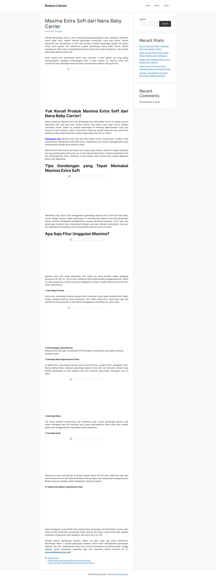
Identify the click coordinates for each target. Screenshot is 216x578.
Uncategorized (53, 558)
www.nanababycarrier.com (57, 552)
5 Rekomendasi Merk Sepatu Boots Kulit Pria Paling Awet (69, 560)
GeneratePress (122, 574)
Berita (157, 5)
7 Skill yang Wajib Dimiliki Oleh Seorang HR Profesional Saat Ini (71, 563)
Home (147, 5)
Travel (166, 5)
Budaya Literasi (56, 5)
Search (143, 19)
